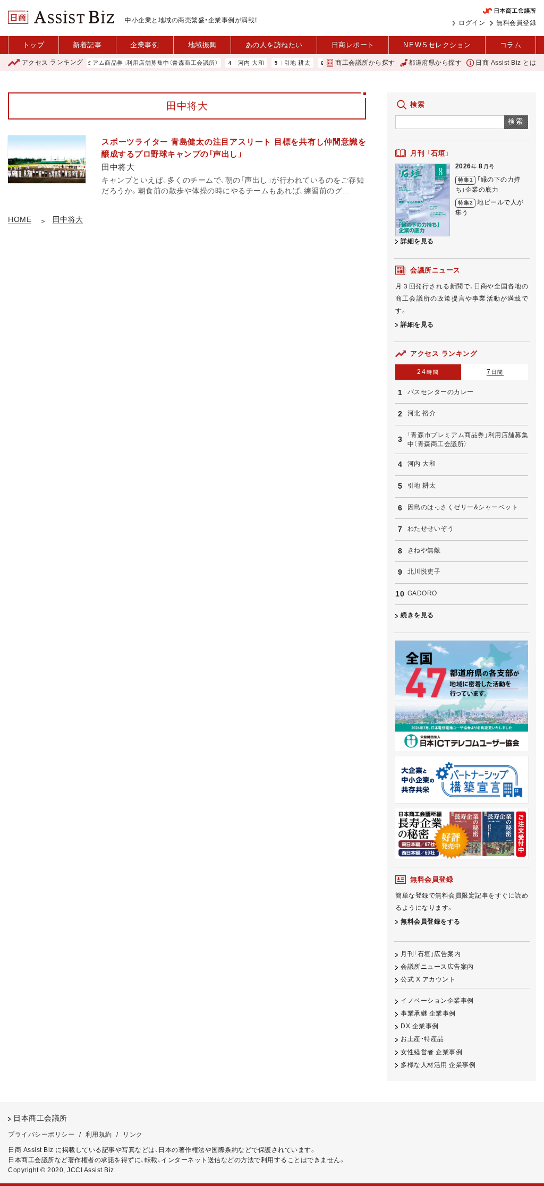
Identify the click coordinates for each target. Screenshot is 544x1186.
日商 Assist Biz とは (505, 62)
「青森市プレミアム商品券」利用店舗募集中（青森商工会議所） (120, 63)
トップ (34, 45)
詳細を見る (417, 241)
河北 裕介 (421, 413)
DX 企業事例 (420, 1026)
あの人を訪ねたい (274, 45)
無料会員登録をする (431, 921)
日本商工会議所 (40, 1118)
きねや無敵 (424, 550)
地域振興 (202, 45)
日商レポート (353, 45)
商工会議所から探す (365, 62)
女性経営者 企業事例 (431, 1052)
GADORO (422, 593)
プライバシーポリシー (41, 1134)
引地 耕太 (282, 63)
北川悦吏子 (424, 571)
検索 (516, 121)
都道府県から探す (435, 62)
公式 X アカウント (428, 979)
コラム (511, 45)
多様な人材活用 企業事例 (438, 1065)
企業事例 (144, 45)
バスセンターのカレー (440, 392)
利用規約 (99, 1134)
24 (428, 372)
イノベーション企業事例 (437, 1000)
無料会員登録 (516, 23)
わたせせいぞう (430, 528)
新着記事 (87, 45)
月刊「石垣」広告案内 (431, 954)
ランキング (52, 62)
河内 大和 (236, 63)
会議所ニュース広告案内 (437, 966)
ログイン (471, 23)
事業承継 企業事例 (428, 1013)
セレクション (437, 45)
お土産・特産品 (422, 1039)
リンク (133, 1134)
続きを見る (417, 615)
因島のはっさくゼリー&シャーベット (462, 507)
